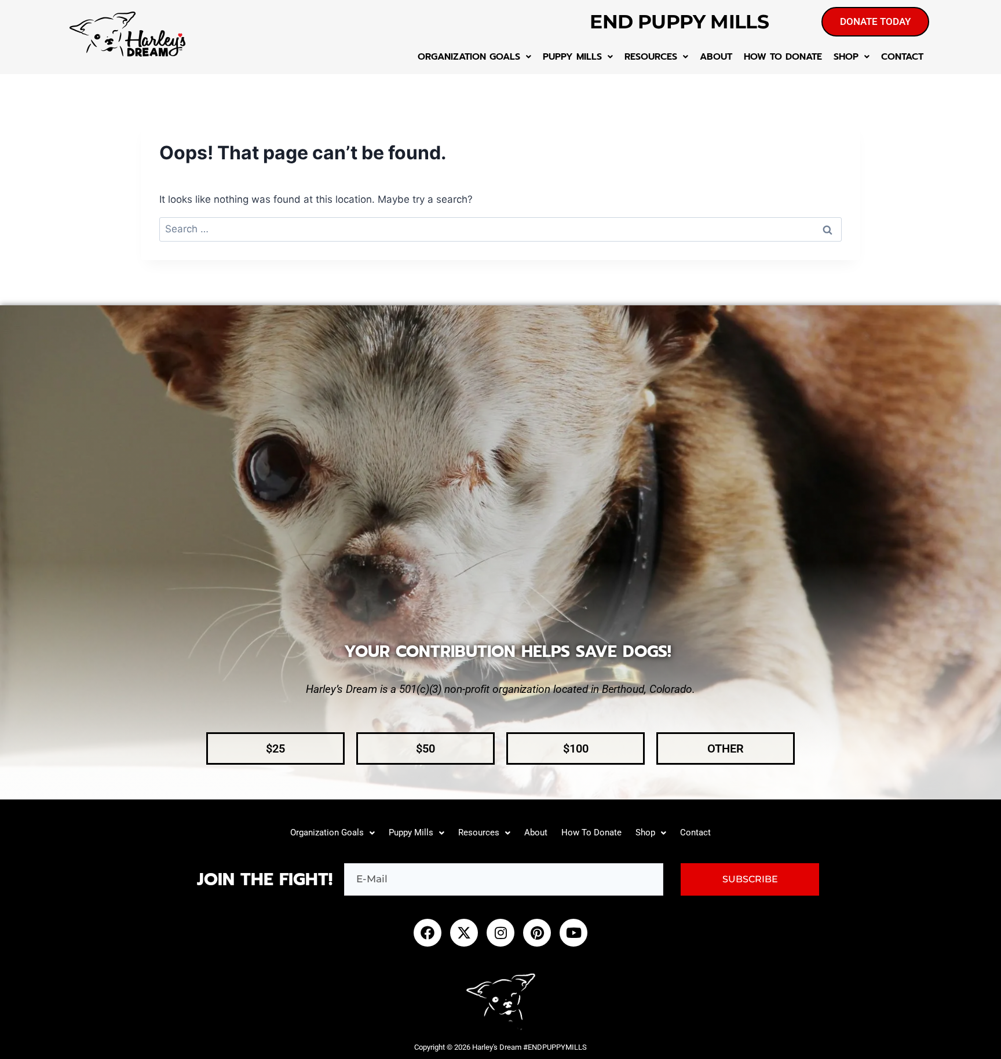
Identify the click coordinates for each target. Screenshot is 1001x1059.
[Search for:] (500, 229)
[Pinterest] (537, 933)
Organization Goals (469, 57)
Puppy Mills (572, 57)
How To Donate (783, 57)
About (716, 57)
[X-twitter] (464, 933)
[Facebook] (427, 933)
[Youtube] (573, 933)
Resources (650, 57)
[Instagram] (500, 933)
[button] (474, 56)
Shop (846, 57)
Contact (902, 57)
